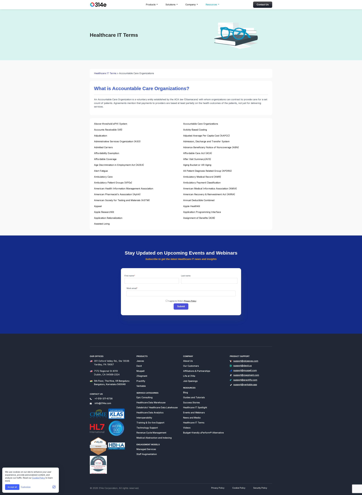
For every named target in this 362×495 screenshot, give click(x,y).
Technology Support (147, 427)
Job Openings (190, 381)
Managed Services (146, 449)
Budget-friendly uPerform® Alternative (203, 432)
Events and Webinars (194, 412)
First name (129, 276)
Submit (181, 306)
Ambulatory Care (103, 176)
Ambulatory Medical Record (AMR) (202, 176)
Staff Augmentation (146, 454)
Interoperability (144, 417)
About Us (188, 361)
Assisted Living (102, 223)
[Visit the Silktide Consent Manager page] (54, 487)
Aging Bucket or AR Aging (197, 164)
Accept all (12, 487)
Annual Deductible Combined (198, 200)
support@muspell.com (245, 370)
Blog (185, 392)
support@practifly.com (245, 380)
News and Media (192, 417)
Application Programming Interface (202, 212)
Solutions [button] (170, 4)
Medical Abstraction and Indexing (154, 437)
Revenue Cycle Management (151, 432)
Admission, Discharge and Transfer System (206, 141)
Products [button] (151, 4)
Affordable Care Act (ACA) (197, 153)
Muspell (140, 371)
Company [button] (190, 4)
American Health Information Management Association (123, 188)
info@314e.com (103, 403)
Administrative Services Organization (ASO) (117, 141)
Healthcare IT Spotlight (195, 407)
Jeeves (140, 361)
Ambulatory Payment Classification (202, 182)
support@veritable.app (245, 384)
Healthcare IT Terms (105, 73)
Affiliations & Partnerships (196, 371)
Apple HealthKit (191, 206)
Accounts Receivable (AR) (108, 129)
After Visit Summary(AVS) (197, 159)
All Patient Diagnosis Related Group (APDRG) (207, 170)
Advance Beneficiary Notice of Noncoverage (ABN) (211, 147)
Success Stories (191, 402)
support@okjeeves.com (245, 361)
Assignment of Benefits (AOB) (199, 218)
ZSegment (141, 376)
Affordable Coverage (105, 159)
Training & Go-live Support (150, 422)
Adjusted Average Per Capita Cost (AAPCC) (206, 135)
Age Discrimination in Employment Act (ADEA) (119, 164)
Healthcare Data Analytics (149, 412)
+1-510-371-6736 (104, 398)
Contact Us (263, 4)
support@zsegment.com (246, 375)
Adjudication (100, 135)
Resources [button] (211, 4)
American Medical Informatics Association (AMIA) (210, 188)
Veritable (141, 386)
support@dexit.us (242, 365)
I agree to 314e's (182, 301)
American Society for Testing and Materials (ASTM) (122, 200)
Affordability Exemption (106, 153)
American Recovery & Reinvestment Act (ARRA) (209, 194)
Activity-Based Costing (195, 129)
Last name (185, 276)
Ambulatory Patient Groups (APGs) (113, 182)
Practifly (140, 381)
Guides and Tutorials (194, 397)
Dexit (139, 366)
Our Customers (191, 366)
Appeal (98, 206)
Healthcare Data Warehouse (150, 402)
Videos (186, 427)
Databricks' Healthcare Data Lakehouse (157, 407)
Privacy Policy (190, 301)
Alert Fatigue (101, 170)
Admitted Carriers (103, 147)
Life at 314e (189, 376)
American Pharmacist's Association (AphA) (117, 194)
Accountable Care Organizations (200, 123)
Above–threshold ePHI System (110, 123)
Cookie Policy (38, 478)
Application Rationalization (108, 218)
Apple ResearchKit (104, 212)
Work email (132, 288)
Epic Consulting (144, 397)
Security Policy (260, 488)
